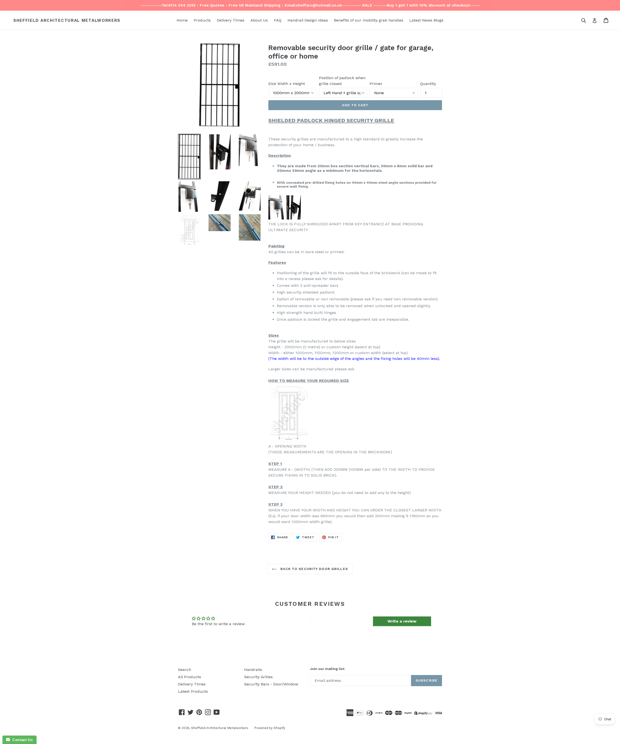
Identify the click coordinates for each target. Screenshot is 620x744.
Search (184, 669)
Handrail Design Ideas (307, 20)
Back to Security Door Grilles (313, 569)
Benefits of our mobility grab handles (368, 20)
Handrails (253, 669)
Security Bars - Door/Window (271, 684)
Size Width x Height (286, 83)
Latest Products (193, 691)
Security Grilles (258, 677)
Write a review (402, 621)
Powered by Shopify (269, 728)
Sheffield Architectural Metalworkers (66, 20)
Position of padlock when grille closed (342, 81)
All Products (189, 677)
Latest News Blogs (426, 20)
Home (182, 20)
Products (202, 20)
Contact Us (21, 740)
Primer (376, 83)
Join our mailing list (327, 669)
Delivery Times (230, 20)
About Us (259, 20)
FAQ (277, 20)
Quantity (428, 83)
